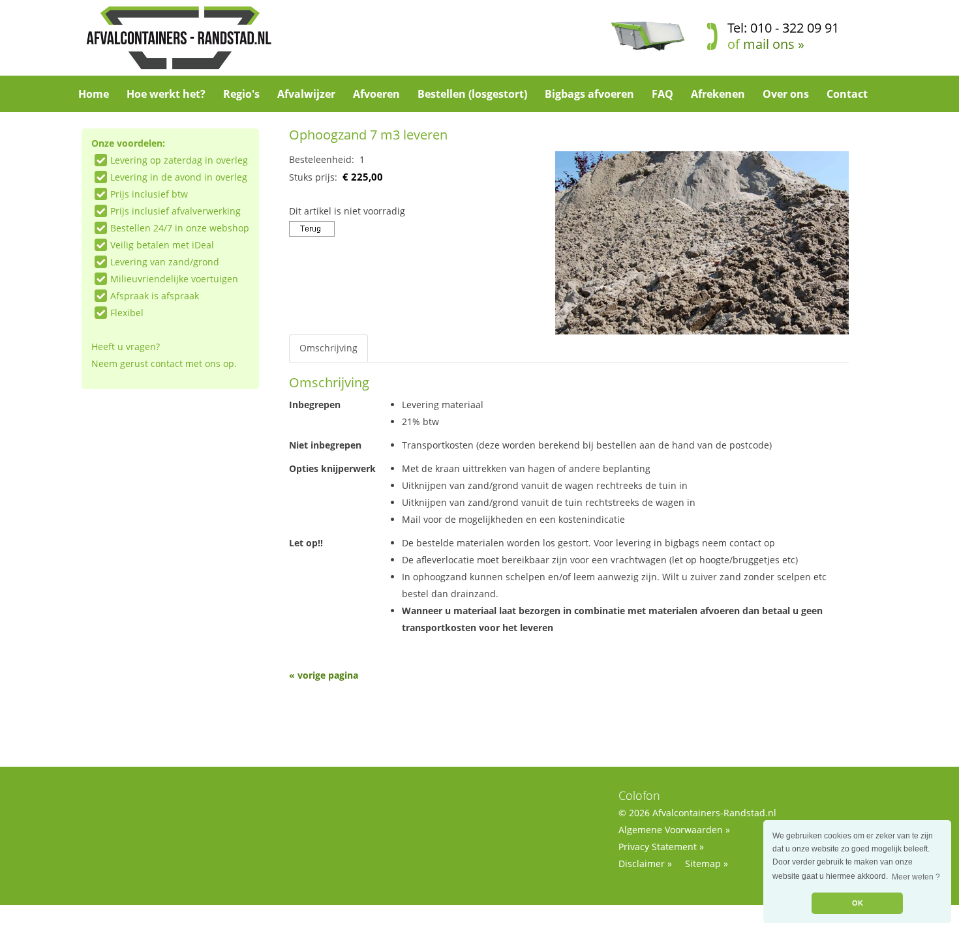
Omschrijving (328, 348)
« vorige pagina (323, 675)
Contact (847, 94)
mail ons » (773, 44)
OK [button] (857, 903)
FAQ (662, 94)
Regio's (241, 94)
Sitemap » (706, 863)
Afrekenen (718, 94)
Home (93, 94)
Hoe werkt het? (166, 94)
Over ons (786, 94)
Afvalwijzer (306, 94)
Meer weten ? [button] (916, 876)
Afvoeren (376, 94)
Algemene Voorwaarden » (674, 829)
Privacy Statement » (661, 846)
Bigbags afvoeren (589, 94)
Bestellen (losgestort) (472, 94)
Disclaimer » (645, 863)
